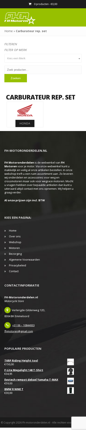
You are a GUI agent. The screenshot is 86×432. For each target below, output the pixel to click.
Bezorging (15, 254)
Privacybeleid (17, 265)
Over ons (15, 236)
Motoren (14, 248)
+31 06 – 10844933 (23, 325)
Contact (14, 271)
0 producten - (45, 4)
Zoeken (16, 78)
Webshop (15, 242)
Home (8, 31)
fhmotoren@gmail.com (18, 331)
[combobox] (43, 58)
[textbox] (43, 58)
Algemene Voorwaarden (24, 259)
